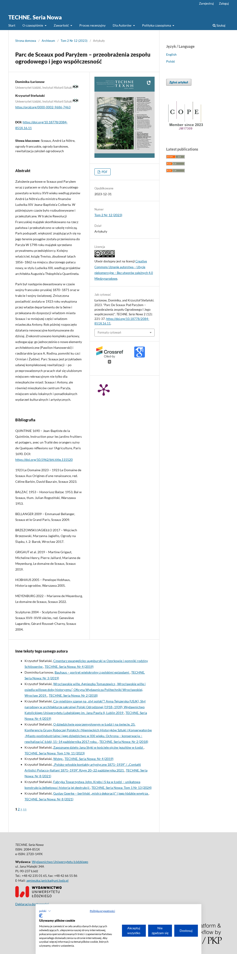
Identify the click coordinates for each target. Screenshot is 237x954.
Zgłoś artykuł (178, 82)
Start (11, 25)
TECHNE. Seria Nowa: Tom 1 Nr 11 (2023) (55, 753)
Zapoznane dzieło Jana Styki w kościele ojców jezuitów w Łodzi (98, 747)
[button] (45, 911)
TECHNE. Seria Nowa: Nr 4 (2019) (69, 666)
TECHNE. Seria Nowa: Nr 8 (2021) (49, 799)
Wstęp (58, 759)
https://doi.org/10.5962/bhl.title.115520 (44, 460)
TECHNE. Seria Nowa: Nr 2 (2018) (73, 695)
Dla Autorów (122, 25)
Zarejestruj (206, 3)
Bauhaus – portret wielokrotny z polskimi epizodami (92, 672)
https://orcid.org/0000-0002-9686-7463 (43, 107)
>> (25, 809)
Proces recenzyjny (92, 25)
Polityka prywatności (102, 911)
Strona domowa (25, 41)
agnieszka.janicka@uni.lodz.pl (47, 880)
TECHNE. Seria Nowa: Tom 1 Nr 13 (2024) (121, 788)
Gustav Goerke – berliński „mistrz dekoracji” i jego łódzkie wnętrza (101, 793)
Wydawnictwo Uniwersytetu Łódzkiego (60, 862)
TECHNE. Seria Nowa (35, 17)
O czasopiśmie (33, 25)
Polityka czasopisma (157, 25)
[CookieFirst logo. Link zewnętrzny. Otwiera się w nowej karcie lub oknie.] (41, 916)
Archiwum (48, 41)
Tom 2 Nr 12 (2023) (74, 41)
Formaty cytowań (109, 332)
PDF (104, 172)
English (171, 54)
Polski (170, 61)
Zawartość (62, 25)
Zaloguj (224, 3)
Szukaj (220, 25)
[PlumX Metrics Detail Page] (104, 389)
